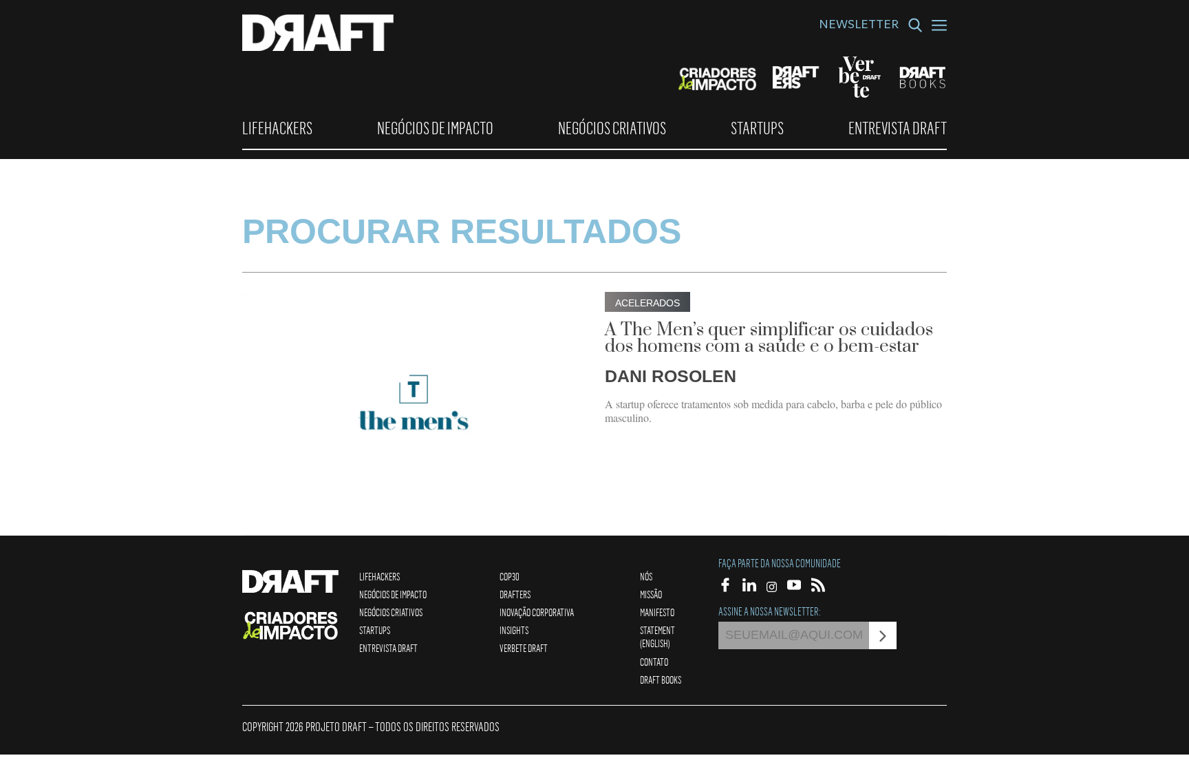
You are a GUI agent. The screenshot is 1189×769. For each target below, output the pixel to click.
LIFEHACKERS (277, 128)
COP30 (509, 576)
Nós (646, 576)
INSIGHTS (514, 630)
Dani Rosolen (670, 376)
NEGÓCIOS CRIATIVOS (612, 128)
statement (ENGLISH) (657, 636)
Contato (654, 661)
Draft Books (660, 679)
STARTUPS (757, 128)
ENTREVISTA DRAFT (897, 128)
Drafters (515, 594)
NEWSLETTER (859, 26)
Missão (651, 594)
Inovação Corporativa (537, 612)
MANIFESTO (657, 612)
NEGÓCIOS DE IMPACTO (435, 128)
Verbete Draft (524, 648)
